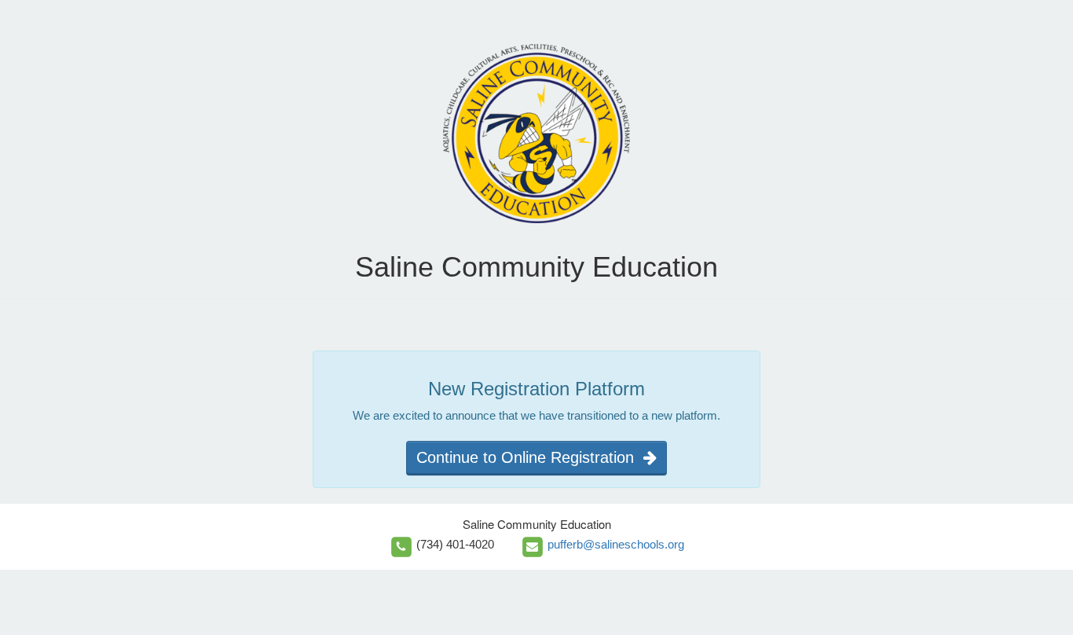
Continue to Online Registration (529, 457)
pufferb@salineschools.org (615, 544)
